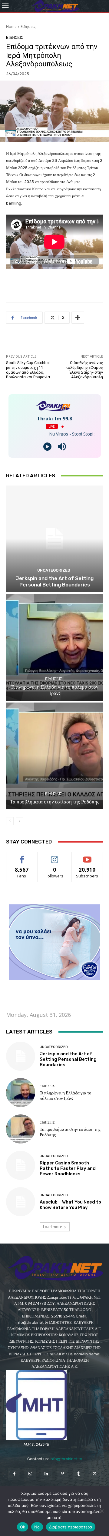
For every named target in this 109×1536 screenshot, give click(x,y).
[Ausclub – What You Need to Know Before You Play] (20, 1201)
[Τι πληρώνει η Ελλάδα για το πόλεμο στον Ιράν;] (54, 647)
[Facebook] (14, 1474)
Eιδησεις (28, 26)
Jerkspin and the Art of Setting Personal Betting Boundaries (54, 581)
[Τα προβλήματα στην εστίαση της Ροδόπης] (54, 756)
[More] (77, 318)
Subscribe (87, 856)
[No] (101, 1511)
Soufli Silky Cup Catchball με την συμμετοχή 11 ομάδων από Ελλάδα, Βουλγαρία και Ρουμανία (28, 369)
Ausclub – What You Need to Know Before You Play (70, 1204)
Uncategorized (53, 570)
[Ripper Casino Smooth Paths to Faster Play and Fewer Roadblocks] (20, 1165)
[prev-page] (10, 821)
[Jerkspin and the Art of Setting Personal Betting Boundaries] (54, 539)
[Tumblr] (78, 1474)
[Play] (47, 447)
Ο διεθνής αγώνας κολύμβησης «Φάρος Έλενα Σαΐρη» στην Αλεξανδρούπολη (84, 369)
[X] (95, 1474)
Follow (55, 856)
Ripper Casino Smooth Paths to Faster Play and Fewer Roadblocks (68, 1168)
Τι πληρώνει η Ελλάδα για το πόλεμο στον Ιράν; (54, 690)
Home (11, 26)
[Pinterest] (62, 1474)
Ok (22, 1526)
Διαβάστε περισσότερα (70, 1526)
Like (21, 856)
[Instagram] (30, 1474)
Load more (52, 1226)
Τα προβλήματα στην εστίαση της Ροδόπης (54, 802)
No (37, 1526)
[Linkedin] (46, 1474)
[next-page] (19, 821)
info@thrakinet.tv (66, 1459)
